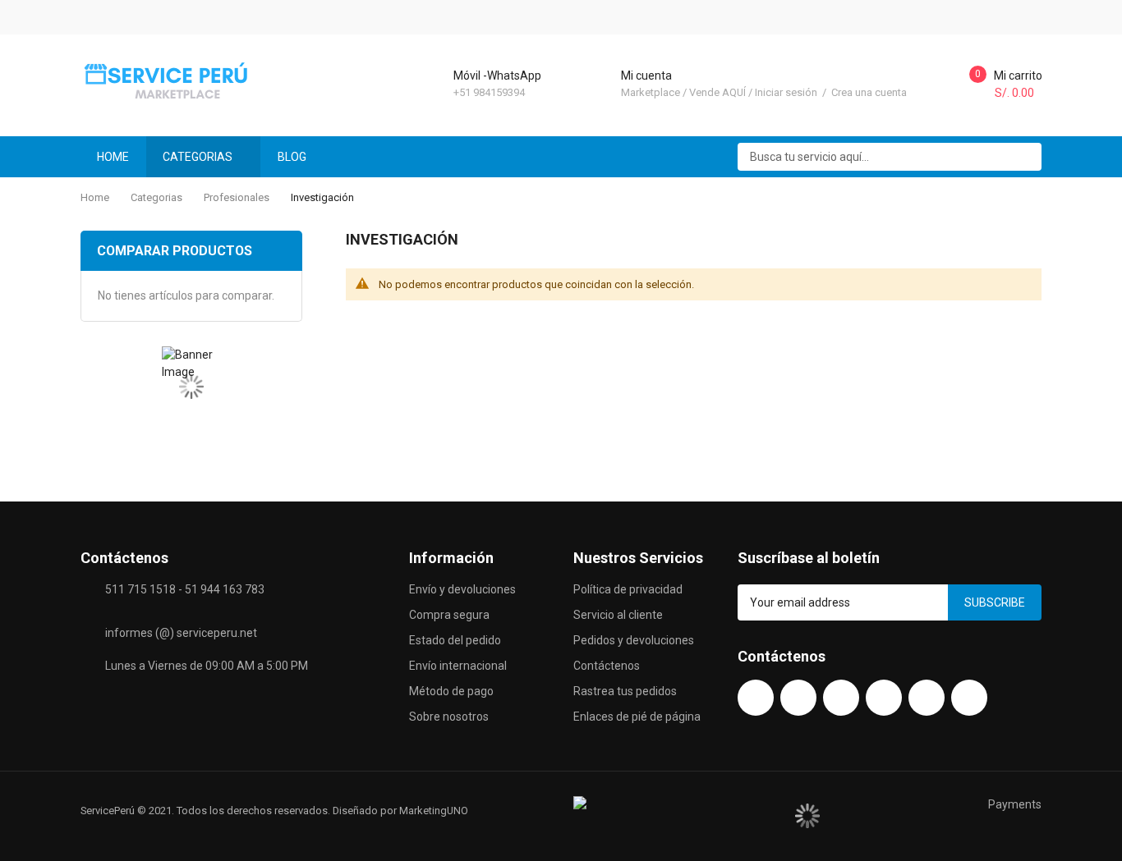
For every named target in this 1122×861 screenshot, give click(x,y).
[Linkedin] (926, 698)
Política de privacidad (628, 589)
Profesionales (236, 197)
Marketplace (650, 92)
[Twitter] (841, 698)
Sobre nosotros (449, 716)
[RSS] (969, 698)
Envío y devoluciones (462, 589)
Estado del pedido (455, 640)
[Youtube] (798, 698)
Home (94, 197)
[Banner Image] (191, 387)
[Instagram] (884, 698)
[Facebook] (756, 698)
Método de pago (451, 691)
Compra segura (449, 614)
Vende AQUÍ (717, 92)
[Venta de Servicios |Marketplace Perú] (169, 80)
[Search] (1024, 157)
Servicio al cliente (618, 614)
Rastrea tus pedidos (625, 691)
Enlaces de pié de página (637, 716)
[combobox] (890, 157)
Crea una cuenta (869, 92)
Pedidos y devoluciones (633, 640)
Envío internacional (458, 665)
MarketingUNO (433, 810)
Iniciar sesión (787, 92)
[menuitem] (299, 156)
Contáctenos (606, 665)
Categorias (156, 197)
